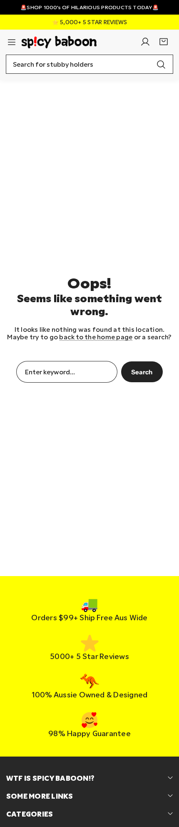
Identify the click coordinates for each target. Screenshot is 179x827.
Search (141, 372)
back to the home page (95, 337)
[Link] (59, 42)
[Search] (161, 64)
